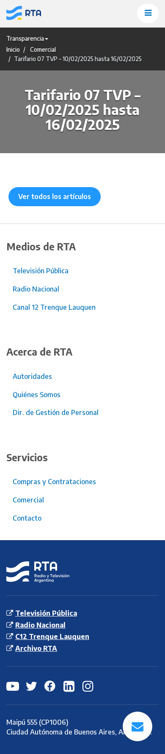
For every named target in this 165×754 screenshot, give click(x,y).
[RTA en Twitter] (31, 685)
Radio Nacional (36, 289)
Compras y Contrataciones (54, 481)
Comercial (43, 49)
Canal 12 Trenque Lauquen (54, 307)
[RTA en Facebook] (50, 685)
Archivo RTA (36, 648)
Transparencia (25, 38)
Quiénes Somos (36, 394)
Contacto (27, 518)
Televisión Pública (41, 270)
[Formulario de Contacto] (137, 726)
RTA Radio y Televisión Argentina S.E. (31, 572)
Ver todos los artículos (54, 196)
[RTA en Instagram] (88, 685)
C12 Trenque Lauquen (52, 636)
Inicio (13, 49)
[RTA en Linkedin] (69, 685)
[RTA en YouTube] (12, 685)
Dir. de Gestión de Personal (56, 412)
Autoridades (32, 376)
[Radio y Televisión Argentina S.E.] (42, 13)
